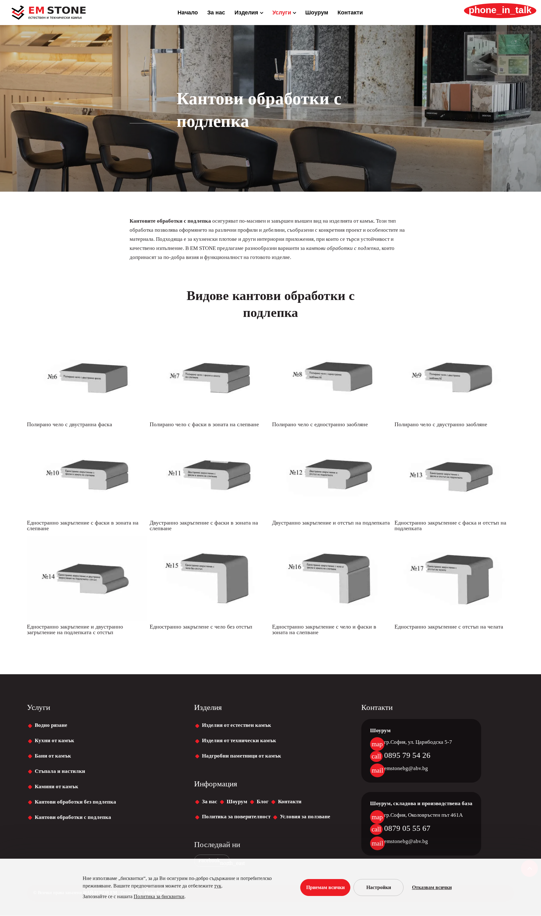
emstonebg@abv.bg (406, 768)
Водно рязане (51, 725)
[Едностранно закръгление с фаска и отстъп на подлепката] (454, 515)
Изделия (246, 13)
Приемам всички (325, 887)
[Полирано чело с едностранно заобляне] (331, 417)
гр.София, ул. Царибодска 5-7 (418, 742)
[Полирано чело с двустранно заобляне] (454, 417)
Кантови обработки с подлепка (73, 817)
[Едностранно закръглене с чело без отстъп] (209, 619)
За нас (216, 13)
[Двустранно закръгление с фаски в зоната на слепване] (209, 515)
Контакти (350, 13)
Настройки (378, 887)
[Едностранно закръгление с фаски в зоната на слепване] (86, 515)
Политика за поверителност (236, 817)
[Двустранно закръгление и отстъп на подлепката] (331, 515)
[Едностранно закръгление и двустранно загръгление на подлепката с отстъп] (86, 619)
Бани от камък (53, 756)
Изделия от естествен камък (236, 725)
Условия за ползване (305, 817)
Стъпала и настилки (60, 771)
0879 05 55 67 (407, 828)
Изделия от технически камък (239, 740)
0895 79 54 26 (407, 755)
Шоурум (316, 13)
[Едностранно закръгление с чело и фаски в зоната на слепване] (331, 619)
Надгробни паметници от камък (241, 756)
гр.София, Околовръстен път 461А (423, 815)
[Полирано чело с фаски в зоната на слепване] (209, 417)
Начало (188, 13)
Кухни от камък (54, 740)
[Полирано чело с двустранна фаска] (86, 417)
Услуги (281, 13)
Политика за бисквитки (159, 896)
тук (217, 885)
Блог (263, 802)
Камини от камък (56, 786)
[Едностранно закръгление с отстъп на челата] (454, 619)
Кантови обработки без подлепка (75, 802)
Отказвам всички (432, 887)
